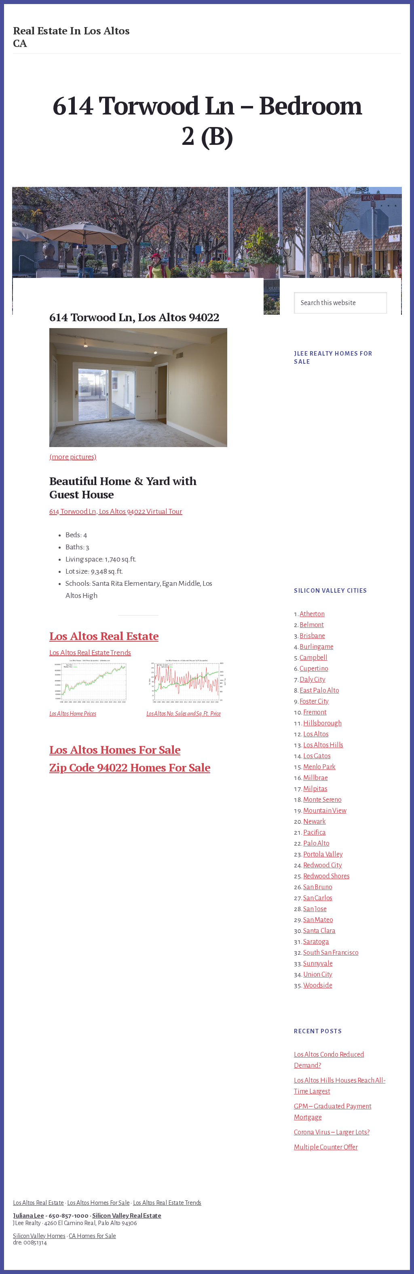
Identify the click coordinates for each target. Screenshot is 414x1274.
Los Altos (315, 734)
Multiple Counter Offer (326, 1147)
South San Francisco (330, 952)
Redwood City (322, 865)
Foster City (314, 701)
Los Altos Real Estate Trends (90, 653)
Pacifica (314, 832)
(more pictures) (73, 457)
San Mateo (318, 920)
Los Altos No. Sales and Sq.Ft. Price (183, 713)
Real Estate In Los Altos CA (71, 36)
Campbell (313, 657)
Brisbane (312, 636)
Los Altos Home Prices (72, 713)
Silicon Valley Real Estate (126, 1215)
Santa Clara (319, 931)
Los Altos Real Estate (103, 635)
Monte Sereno (322, 799)
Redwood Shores (326, 876)
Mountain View (324, 810)
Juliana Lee (28, 1215)
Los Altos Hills (323, 745)
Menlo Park (319, 767)
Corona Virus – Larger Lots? (332, 1132)
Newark (314, 821)
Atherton (312, 614)
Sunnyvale (317, 963)
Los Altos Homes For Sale (114, 749)
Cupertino (314, 668)
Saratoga (316, 941)
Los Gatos (316, 756)
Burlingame (316, 647)
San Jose (314, 909)
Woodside (317, 985)
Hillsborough (322, 723)
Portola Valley (322, 854)
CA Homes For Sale (92, 1236)
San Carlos (317, 898)
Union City (317, 974)
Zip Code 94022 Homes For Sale (129, 767)
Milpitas (315, 789)
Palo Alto (316, 843)
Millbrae (315, 778)
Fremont (315, 712)
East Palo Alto (319, 690)
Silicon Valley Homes (39, 1236)
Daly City (312, 679)
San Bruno (317, 887)
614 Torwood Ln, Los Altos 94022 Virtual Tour (115, 511)
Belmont (312, 625)
